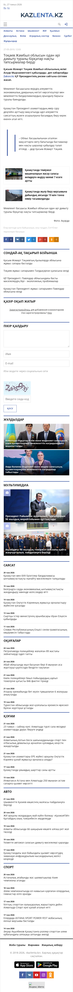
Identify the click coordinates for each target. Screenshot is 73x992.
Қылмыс (55, 30)
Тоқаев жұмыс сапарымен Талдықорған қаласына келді (36, 270)
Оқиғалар (12, 641)
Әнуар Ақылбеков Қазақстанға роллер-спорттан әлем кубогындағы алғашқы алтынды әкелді (35, 933)
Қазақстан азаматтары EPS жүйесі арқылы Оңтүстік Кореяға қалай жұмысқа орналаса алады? (34, 758)
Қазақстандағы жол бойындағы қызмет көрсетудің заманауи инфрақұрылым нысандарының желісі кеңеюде (33, 856)
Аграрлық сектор (39, 35)
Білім (23, 35)
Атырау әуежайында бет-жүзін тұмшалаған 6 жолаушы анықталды (36, 693)
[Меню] (5, 24)
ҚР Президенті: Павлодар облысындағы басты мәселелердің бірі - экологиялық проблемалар (31, 280)
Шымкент (33, 30)
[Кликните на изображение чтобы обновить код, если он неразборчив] (17, 394)
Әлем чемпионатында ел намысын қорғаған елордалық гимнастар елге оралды (36, 892)
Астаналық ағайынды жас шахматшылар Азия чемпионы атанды (31, 879)
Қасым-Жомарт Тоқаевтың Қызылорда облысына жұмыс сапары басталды (32, 262)
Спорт (9, 867)
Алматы (8, 30)
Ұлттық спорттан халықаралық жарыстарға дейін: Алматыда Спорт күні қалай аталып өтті (33, 906)
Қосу (10, 408)
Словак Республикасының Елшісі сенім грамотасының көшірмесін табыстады (35, 631)
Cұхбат (68, 35)
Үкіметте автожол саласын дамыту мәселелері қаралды (36, 842)
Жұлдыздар (10, 41)
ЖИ (45, 30)
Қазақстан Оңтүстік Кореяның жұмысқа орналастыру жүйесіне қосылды (35, 604)
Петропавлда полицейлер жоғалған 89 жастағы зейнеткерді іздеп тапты (31, 652)
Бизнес (56, 35)
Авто (8, 792)
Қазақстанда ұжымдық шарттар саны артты (29, 770)
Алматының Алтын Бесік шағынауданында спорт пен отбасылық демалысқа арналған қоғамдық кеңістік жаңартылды (35, 743)
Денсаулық (10, 35)
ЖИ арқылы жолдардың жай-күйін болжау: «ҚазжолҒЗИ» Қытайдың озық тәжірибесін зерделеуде (36, 817)
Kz (8, 7)
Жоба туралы (17, 945)
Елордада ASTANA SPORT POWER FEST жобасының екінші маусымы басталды (33, 919)
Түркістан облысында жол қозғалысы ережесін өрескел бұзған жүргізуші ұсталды (36, 706)
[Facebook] (22, 975)
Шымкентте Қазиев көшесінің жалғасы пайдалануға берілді (34, 803)
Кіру (50, 312)
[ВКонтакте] (29, 975)
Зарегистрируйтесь (20, 309)
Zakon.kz (9, 76)
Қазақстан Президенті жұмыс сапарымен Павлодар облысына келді (34, 290)
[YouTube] (36, 975)
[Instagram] (43, 975)
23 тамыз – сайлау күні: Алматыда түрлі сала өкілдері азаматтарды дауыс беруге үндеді (35, 728)
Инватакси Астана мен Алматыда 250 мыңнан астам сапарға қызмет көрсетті (34, 782)
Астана (20, 30)
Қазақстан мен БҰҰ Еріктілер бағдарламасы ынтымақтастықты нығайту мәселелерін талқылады (34, 577)
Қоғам (9, 716)
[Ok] (50, 975)
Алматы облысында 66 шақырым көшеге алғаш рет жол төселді (36, 830)
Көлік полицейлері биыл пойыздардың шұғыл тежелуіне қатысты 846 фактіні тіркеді (31, 679)
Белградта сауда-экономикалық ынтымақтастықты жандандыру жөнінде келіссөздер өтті (33, 591)
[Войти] (66, 24)
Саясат (9, 565)
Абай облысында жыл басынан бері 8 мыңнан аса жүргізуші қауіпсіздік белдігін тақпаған (33, 666)
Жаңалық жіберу (52, 945)
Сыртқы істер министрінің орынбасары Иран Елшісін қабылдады (35, 617)
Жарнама (33, 945)
